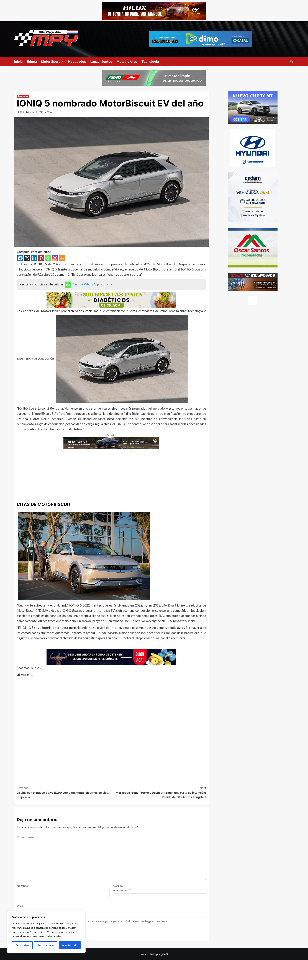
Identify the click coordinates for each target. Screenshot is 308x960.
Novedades (77, 61)
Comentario (26, 837)
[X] (27, 258)
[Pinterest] (41, 258)
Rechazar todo (46, 945)
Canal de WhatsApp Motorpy (91, 284)
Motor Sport (50, 61)
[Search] (291, 61)
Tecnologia (150, 61)
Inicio (18, 61)
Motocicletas (127, 61)
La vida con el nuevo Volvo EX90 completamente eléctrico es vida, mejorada (63, 792)
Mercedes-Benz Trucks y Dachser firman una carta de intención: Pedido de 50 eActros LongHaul (161, 792)
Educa (32, 61)
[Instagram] (55, 258)
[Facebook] (20, 258)
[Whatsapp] (48, 258)
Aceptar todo (69, 945)
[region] (46, 932)
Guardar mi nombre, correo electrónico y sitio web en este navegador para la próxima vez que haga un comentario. (96, 921)
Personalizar (22, 945)
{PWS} (164, 954)
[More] (62, 258)
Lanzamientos (101, 61)
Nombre (23, 885)
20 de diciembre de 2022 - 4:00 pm (36, 112)
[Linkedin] (34, 258)
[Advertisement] (111, 474)
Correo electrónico (121, 888)
